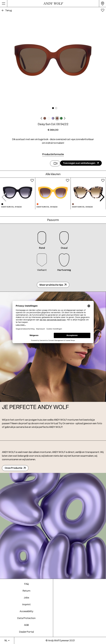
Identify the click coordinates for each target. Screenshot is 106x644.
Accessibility (26, 611)
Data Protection (26, 618)
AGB (26, 624)
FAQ (26, 583)
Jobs (26, 597)
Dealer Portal (26, 631)
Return (26, 590)
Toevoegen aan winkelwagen (79, 163)
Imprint (26, 604)
